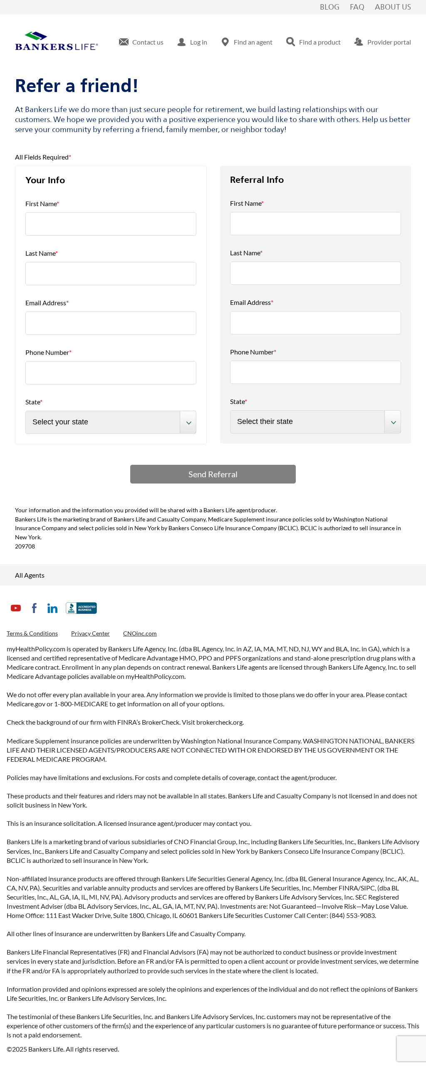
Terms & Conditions (32, 633)
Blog (329, 7)
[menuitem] (141, 42)
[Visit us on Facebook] (34, 614)
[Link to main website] (56, 42)
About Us (393, 7)
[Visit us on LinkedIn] (52, 614)
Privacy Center (90, 633)
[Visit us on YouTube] (16, 614)
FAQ (357, 7)
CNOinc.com (140, 633)
